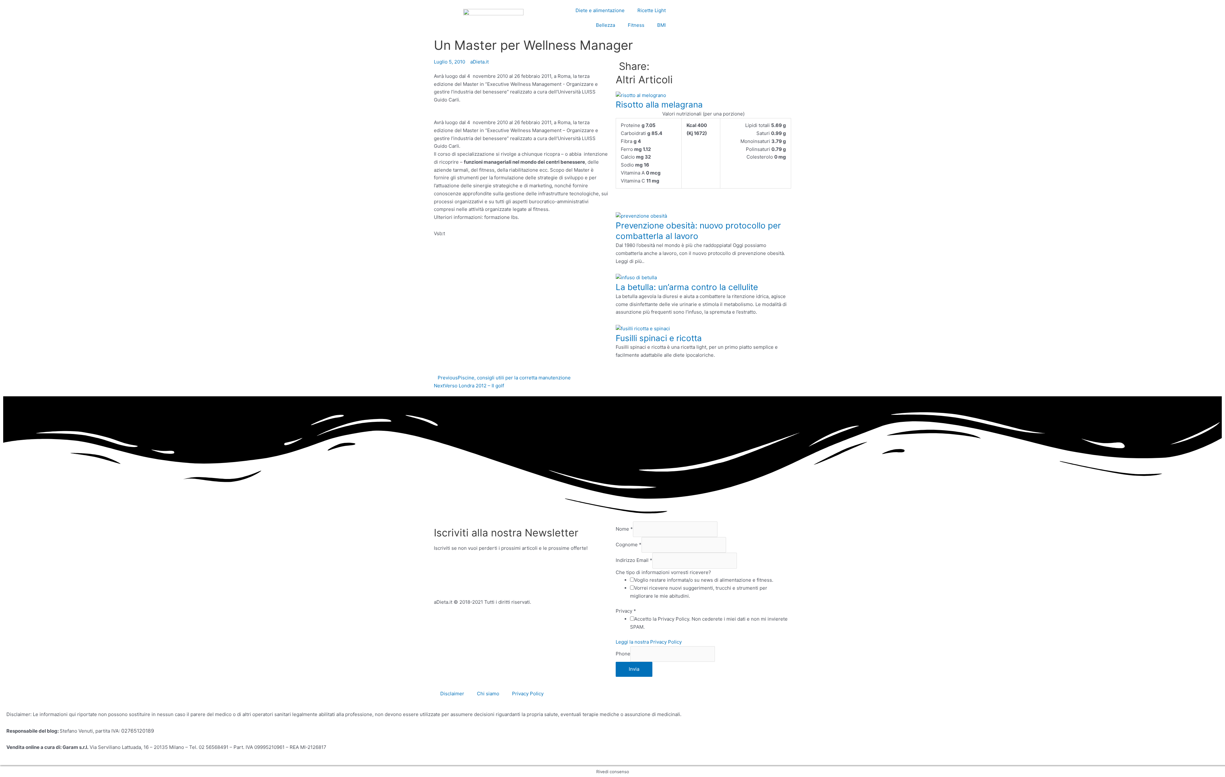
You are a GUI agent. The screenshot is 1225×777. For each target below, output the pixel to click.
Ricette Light (651, 10)
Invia (634, 669)
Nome (624, 529)
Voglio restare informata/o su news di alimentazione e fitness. (703, 580)
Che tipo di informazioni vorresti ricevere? (663, 572)
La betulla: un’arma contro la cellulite (687, 287)
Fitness (636, 25)
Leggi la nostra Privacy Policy (649, 642)
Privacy (626, 611)
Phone (623, 654)
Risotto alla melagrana (659, 104)
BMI (661, 25)
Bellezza (605, 25)
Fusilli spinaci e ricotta (659, 338)
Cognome (629, 545)
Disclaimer (452, 694)
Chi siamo (488, 694)
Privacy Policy (528, 694)
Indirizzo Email (634, 560)
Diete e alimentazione (600, 10)
